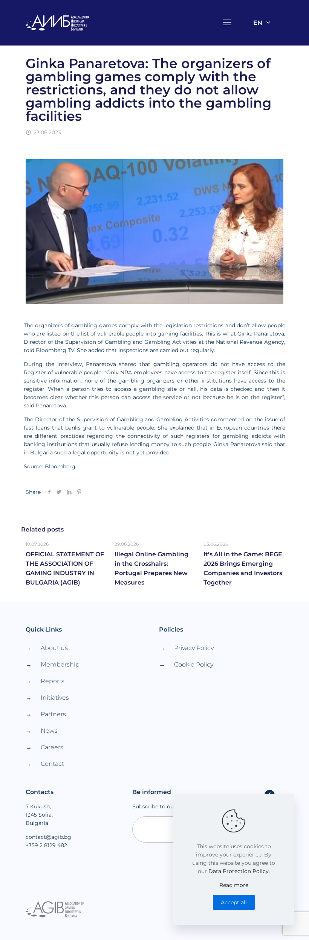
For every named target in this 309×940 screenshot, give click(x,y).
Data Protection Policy (238, 871)
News (49, 730)
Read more (233, 885)
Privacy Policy (194, 647)
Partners (53, 714)
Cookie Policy (193, 664)
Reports (52, 681)
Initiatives (55, 697)
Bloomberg (60, 466)
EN (257, 22)
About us (54, 647)
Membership (60, 664)
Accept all (234, 902)
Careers (52, 747)
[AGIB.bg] (58, 22)
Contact (52, 763)
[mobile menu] (228, 22)
